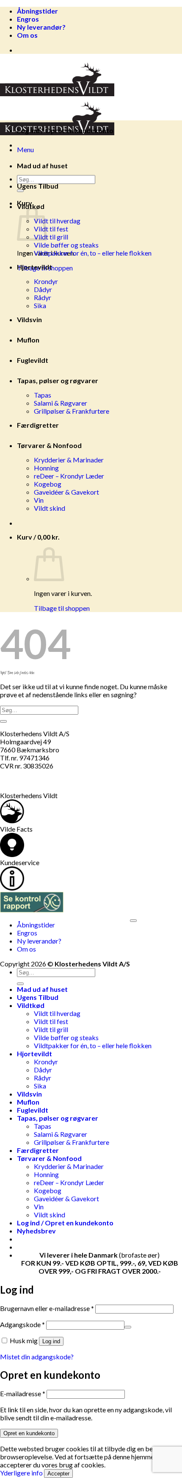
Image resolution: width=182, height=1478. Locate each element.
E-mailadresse (22, 1393)
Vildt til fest (51, 229)
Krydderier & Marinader (69, 460)
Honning (46, 468)
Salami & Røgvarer (60, 403)
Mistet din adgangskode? (37, 1357)
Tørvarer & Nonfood (49, 445)
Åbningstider (37, 11)
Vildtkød (30, 206)
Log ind (51, 1341)
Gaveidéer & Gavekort (66, 492)
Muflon (28, 340)
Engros (28, 19)
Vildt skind (49, 508)
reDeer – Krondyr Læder (69, 476)
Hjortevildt (34, 267)
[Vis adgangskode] (127, 1327)
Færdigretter (38, 425)
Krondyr (46, 281)
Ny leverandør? (41, 27)
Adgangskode (22, 1324)
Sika (40, 305)
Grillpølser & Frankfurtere (71, 411)
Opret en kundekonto (29, 1433)
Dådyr (43, 289)
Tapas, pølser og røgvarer (57, 380)
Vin (39, 500)
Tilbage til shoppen (62, 608)
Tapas (42, 395)
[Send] (3, 721)
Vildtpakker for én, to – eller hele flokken (93, 253)
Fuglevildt (32, 360)
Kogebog (47, 484)
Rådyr (42, 297)
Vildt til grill (51, 237)
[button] (25, 149)
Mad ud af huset (42, 165)
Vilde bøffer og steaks (66, 245)
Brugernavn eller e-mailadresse (47, 1308)
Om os (27, 35)
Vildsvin (29, 319)
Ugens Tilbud (37, 186)
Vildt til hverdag (57, 221)
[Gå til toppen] (133, 920)
